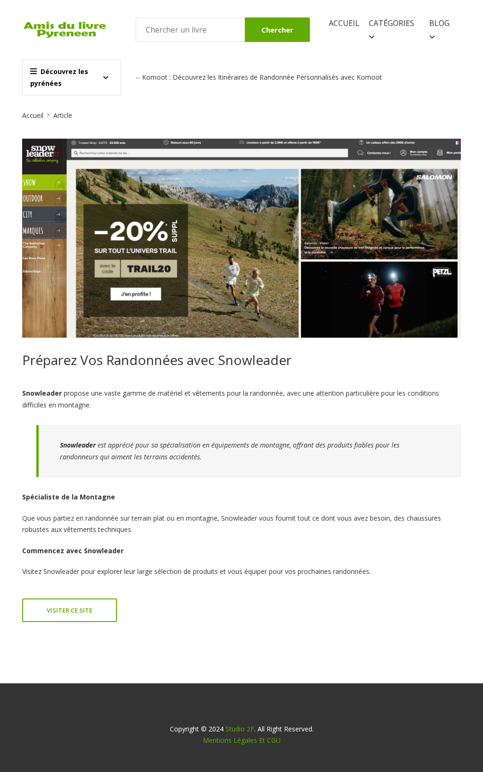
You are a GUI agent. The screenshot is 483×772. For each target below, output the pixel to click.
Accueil (344, 23)
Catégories (391, 23)
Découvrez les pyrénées (59, 77)
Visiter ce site (69, 610)
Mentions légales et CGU (242, 740)
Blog (439, 23)
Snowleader (61, 571)
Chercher (277, 29)
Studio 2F (239, 728)
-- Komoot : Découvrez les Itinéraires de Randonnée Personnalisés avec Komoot (258, 77)
